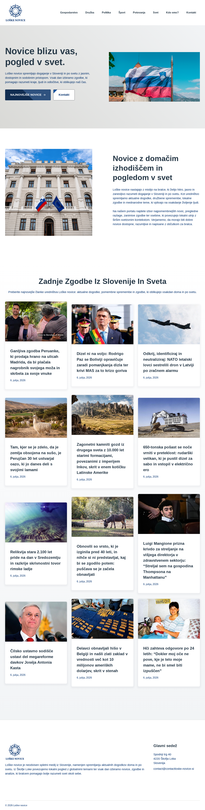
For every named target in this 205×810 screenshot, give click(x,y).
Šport (122, 12)
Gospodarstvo (69, 12)
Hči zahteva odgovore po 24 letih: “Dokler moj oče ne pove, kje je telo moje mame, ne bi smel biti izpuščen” (168, 659)
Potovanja (139, 12)
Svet (155, 12)
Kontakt (191, 12)
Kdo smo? (172, 12)
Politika (106, 12)
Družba (89, 12)
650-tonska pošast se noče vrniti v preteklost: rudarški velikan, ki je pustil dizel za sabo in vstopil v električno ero (168, 458)
